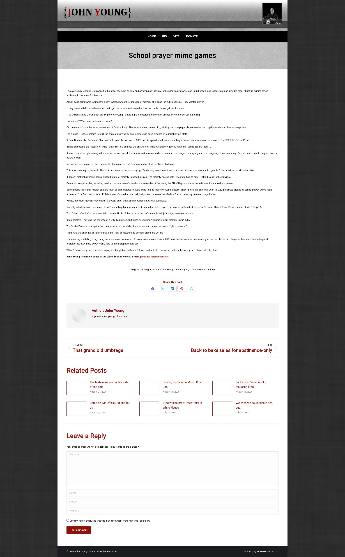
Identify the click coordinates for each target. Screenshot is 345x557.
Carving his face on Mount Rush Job (182, 385)
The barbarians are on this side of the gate (109, 385)
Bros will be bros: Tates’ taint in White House (182, 405)
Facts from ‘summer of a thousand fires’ (251, 385)
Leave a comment (206, 269)
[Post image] (76, 388)
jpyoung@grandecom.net (154, 256)
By (166, 269)
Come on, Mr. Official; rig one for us (110, 405)
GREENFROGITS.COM (268, 551)
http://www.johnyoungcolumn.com (110, 316)
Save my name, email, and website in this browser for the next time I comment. (110, 520)
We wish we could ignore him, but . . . (254, 405)
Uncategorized (147, 269)
